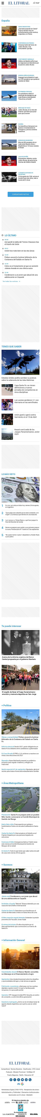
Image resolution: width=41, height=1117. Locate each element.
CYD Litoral (36, 1069)
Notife (21, 1075)
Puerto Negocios (12, 1075)
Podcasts (9, 1072)
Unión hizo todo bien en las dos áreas (19, 250)
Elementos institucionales (30, 1092)
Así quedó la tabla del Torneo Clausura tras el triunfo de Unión (22, 242)
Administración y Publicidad (11, 1092)
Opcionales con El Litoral (17, 1095)
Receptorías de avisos (31, 1090)
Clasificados (27, 1069)
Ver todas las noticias (10, 281)
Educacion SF (29, 1075)
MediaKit (29, 1095)
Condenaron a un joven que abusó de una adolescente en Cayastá (21, 275)
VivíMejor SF (31, 1072)
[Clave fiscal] (20, 1111)
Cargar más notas (20, 194)
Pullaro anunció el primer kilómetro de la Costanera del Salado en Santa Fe (21, 257)
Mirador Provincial (19, 1072)
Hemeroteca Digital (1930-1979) (12, 1090)
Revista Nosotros (16, 1069)
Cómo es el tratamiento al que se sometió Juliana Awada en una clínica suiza (21, 266)
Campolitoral (5, 1069)
